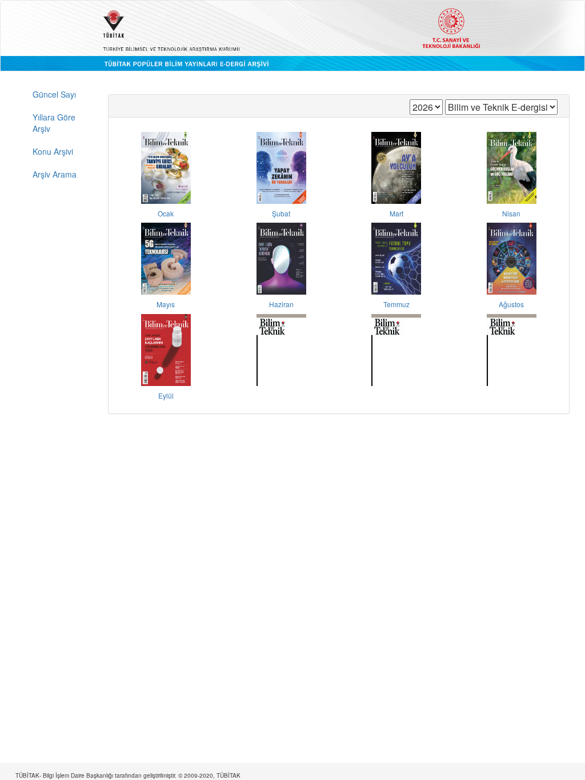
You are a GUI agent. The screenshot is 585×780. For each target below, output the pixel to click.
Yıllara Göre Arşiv (54, 122)
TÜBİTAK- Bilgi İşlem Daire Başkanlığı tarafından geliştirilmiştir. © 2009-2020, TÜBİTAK (128, 775)
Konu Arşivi (53, 151)
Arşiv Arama (55, 174)
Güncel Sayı (54, 94)
